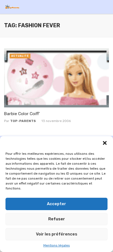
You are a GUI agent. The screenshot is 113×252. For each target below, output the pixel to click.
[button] (105, 143)
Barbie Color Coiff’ (22, 113)
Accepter (56, 203)
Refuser (56, 218)
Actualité (20, 56)
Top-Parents (23, 121)
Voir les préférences (56, 234)
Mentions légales (56, 245)
